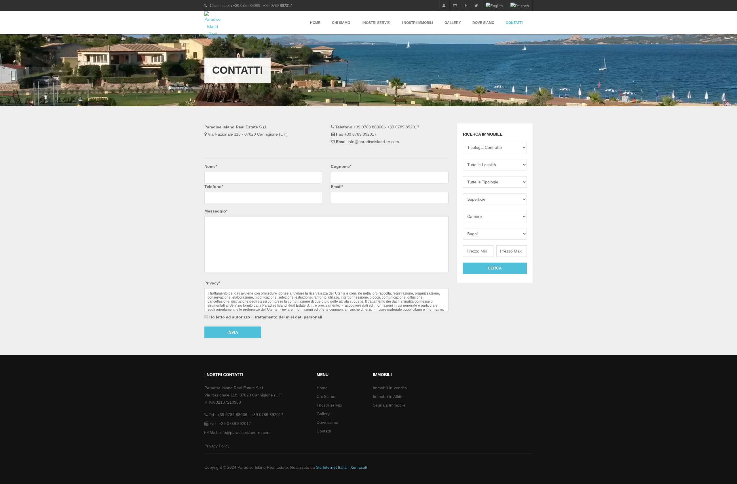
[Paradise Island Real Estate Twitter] (476, 5)
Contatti (514, 23)
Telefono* (213, 186)
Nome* (210, 166)
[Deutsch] (519, 5)
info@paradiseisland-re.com (245, 432)
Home (315, 23)
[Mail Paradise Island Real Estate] (455, 5)
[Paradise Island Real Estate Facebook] (465, 5)
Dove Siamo (483, 23)
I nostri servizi (376, 23)
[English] (494, 5)
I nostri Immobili (417, 23)
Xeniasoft (358, 467)
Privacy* (212, 283)
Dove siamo (327, 422)
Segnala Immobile (389, 405)
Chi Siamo (341, 23)
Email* (337, 186)
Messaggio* (215, 211)
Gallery (453, 23)
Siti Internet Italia (331, 467)
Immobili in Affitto (388, 396)
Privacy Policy (216, 446)
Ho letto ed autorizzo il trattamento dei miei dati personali (265, 317)
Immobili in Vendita (390, 388)
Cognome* (341, 166)
